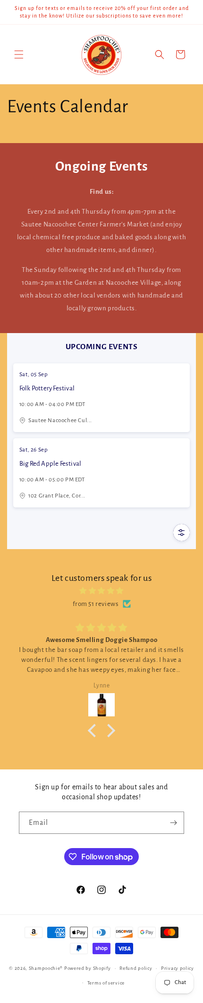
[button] (18, 54)
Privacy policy (177, 968)
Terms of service (106, 982)
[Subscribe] (173, 823)
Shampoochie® (46, 968)
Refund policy (135, 968)
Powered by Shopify (87, 968)
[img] (101, 590)
